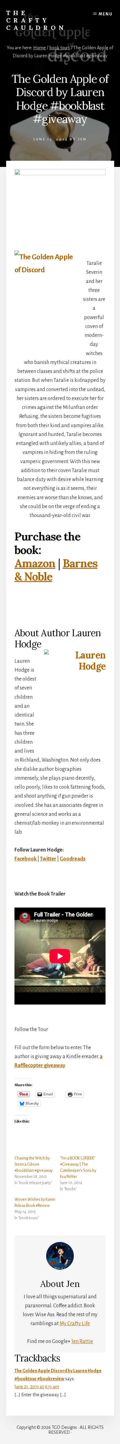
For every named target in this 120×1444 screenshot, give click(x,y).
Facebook (25, 859)
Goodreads (73, 859)
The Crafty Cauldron (36, 20)
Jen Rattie (82, 1341)
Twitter (48, 859)
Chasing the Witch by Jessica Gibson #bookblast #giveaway (33, 1164)
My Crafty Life (75, 1323)
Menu (106, 14)
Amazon (34, 563)
